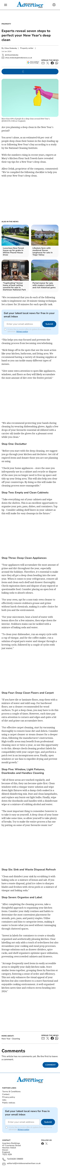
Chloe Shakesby (10, 48)
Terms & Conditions (11, 1091)
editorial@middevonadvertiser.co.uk (23, 1163)
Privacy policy (8, 1097)
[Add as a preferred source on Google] (33, 62)
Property (6, 24)
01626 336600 (16, 1159)
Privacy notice (22, 331)
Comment (50, 1065)
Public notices (8, 1102)
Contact (5, 1094)
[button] (5, 5)
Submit (49, 324)
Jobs (4, 1100)
